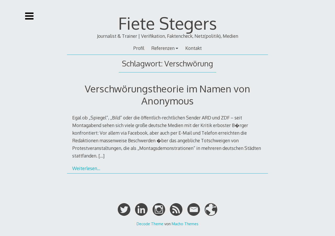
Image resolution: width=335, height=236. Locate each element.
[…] (101, 156)
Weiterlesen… (86, 168)
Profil (138, 48)
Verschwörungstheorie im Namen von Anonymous (167, 94)
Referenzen (163, 48)
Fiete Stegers (167, 23)
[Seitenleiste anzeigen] (29, 16)
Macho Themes (185, 223)
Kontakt (193, 48)
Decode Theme (150, 223)
